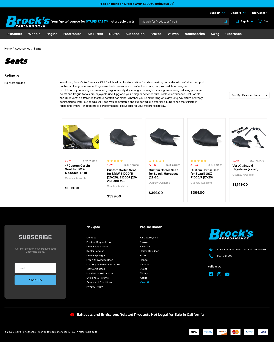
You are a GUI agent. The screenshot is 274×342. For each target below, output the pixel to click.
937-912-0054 (225, 255)
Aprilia (143, 277)
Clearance (233, 34)
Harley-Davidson (149, 250)
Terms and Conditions (99, 282)
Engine (51, 34)
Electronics (72, 34)
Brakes (156, 34)
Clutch (114, 34)
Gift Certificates (95, 268)
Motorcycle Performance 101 (103, 264)
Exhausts (14, 34)
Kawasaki (145, 246)
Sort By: (236, 95)
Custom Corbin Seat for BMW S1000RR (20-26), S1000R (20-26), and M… (122, 175)
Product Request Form (99, 241)
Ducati (143, 268)
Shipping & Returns (97, 277)
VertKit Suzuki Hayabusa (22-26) (245, 167)
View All (144, 282)
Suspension (135, 34)
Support (215, 12)
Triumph (144, 273)
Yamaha (144, 264)
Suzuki (144, 241)
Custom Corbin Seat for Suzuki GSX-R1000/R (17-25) (204, 173)
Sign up (35, 280)
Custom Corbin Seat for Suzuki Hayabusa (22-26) (164, 173)
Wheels (34, 34)
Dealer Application (97, 246)
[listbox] (255, 95)
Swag (215, 34)
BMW (143, 255)
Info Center (259, 12)
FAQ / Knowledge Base (99, 259)
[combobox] (184, 21)
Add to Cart (81, 141)
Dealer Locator (95, 250)
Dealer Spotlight (95, 255)
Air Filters (95, 34)
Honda (144, 259)
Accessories (195, 34)
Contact (91, 237)
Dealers (236, 12)
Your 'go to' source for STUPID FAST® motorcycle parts (67, 331)
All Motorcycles (149, 237)
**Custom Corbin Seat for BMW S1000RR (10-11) (77, 169)
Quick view (81, 133)
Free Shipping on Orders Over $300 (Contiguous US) (137, 4)
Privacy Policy (94, 286)
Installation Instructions (99, 273)
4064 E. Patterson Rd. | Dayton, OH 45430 (241, 249)
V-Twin (173, 34)
